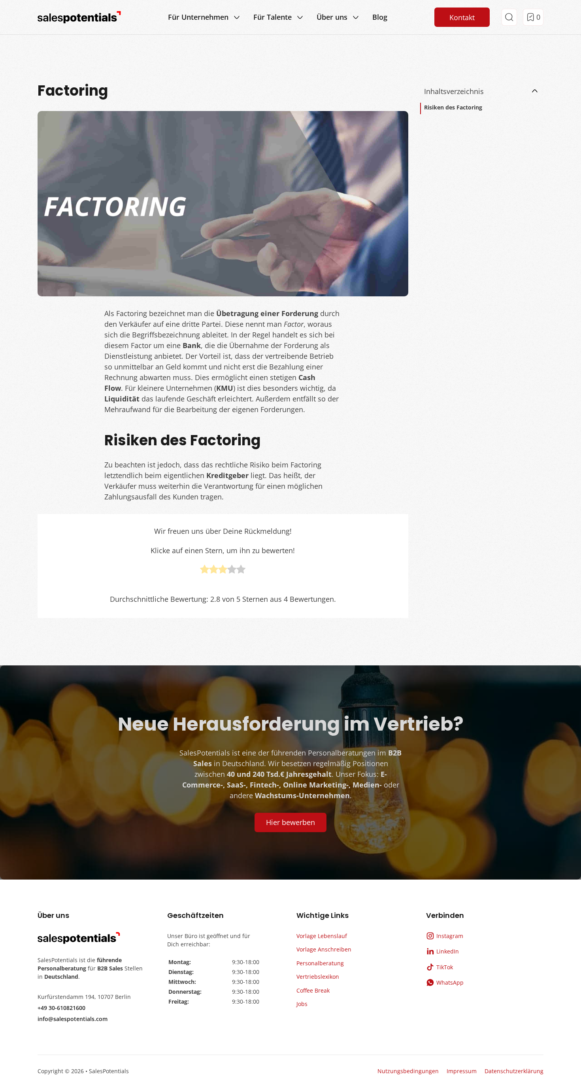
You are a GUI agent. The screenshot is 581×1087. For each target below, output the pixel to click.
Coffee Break (313, 990)
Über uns (332, 17)
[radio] (204, 570)
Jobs (301, 1004)
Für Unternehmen (198, 17)
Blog (379, 17)
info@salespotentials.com (73, 1019)
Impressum (462, 1071)
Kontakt (462, 17)
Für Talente (272, 17)
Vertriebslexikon (317, 976)
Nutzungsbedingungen (408, 1071)
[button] (482, 91)
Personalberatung (320, 963)
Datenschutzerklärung (514, 1071)
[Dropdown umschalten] (236, 17)
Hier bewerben (290, 822)
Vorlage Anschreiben (323, 949)
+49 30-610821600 (61, 1008)
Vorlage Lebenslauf (321, 936)
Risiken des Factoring (453, 107)
